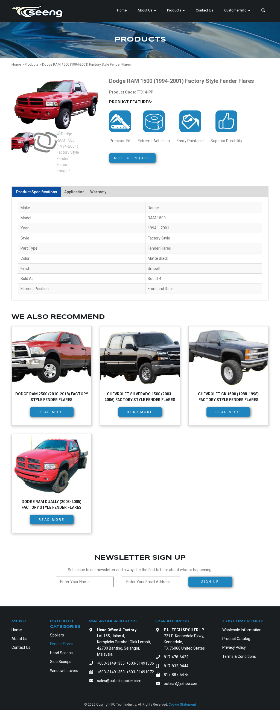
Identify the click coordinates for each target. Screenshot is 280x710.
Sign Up (210, 582)
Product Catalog (236, 638)
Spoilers (57, 635)
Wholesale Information (241, 630)
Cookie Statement (182, 704)
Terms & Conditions (239, 656)
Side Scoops (60, 661)
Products (174, 10)
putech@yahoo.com (181, 683)
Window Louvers (64, 670)
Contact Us (204, 10)
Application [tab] (74, 192)
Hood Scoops (61, 653)
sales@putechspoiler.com (119, 681)
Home (122, 10)
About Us (145, 10)
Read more (52, 412)
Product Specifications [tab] (36, 192)
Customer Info (235, 10)
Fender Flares (61, 644)
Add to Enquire (132, 158)
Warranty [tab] (98, 192)
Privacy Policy (234, 647)
